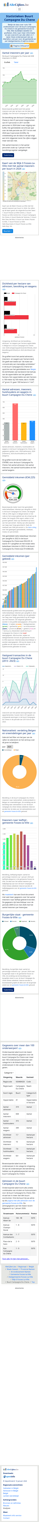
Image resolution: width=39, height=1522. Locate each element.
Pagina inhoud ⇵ (21, 45)
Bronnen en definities (12, 1503)
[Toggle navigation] (19, 9)
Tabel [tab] (16, 62)
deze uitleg (32, 527)
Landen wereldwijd (11, 1496)
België (33, 369)
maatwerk (9, 894)
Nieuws (6, 1505)
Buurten (7, 231)
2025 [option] (9, 747)
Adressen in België (10, 1491)
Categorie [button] (8, 1073)
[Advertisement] (19, 259)
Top (33, 1282)
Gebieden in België (10, 1488)
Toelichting (8, 155)
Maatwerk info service (12, 1515)
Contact (6, 1518)
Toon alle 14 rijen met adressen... (15, 1259)
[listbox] (10, 746)
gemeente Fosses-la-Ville (12, 811)
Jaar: (4, 747)
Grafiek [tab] (7, 62)
